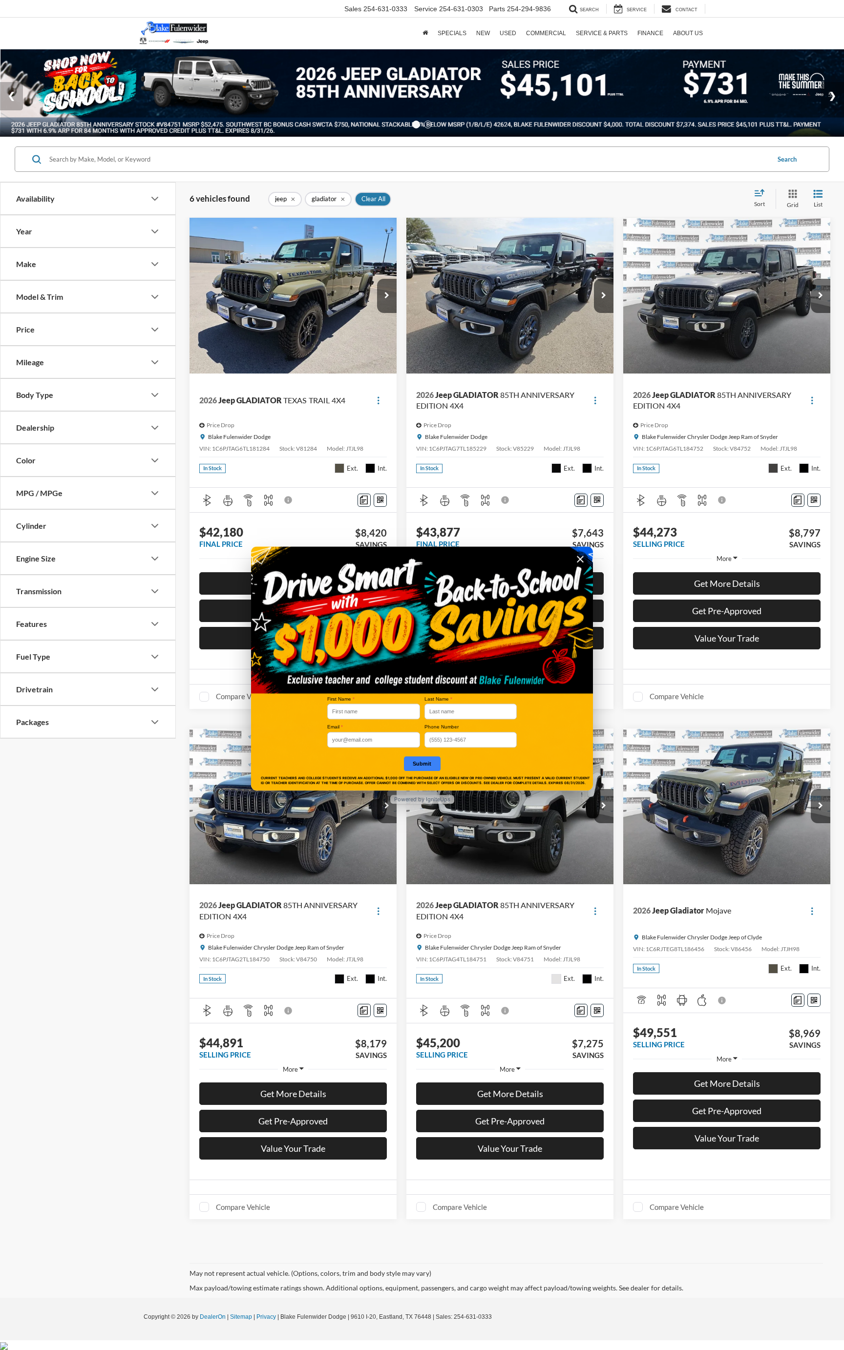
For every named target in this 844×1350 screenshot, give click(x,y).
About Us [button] (688, 33)
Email (335, 727)
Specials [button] (452, 33)
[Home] (425, 33)
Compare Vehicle (243, 696)
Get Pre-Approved (726, 610)
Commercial (546, 33)
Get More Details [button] (727, 583)
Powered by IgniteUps (422, 799)
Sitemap (241, 1316)
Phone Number (441, 727)
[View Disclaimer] (288, 500)
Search (787, 159)
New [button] (483, 33)
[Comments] (364, 500)
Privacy (266, 1316)
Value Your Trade (727, 638)
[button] (387, 296)
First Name (341, 699)
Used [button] (508, 33)
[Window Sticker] (380, 500)
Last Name (438, 699)
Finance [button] (650, 33)
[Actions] (378, 400)
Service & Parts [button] (602, 33)
